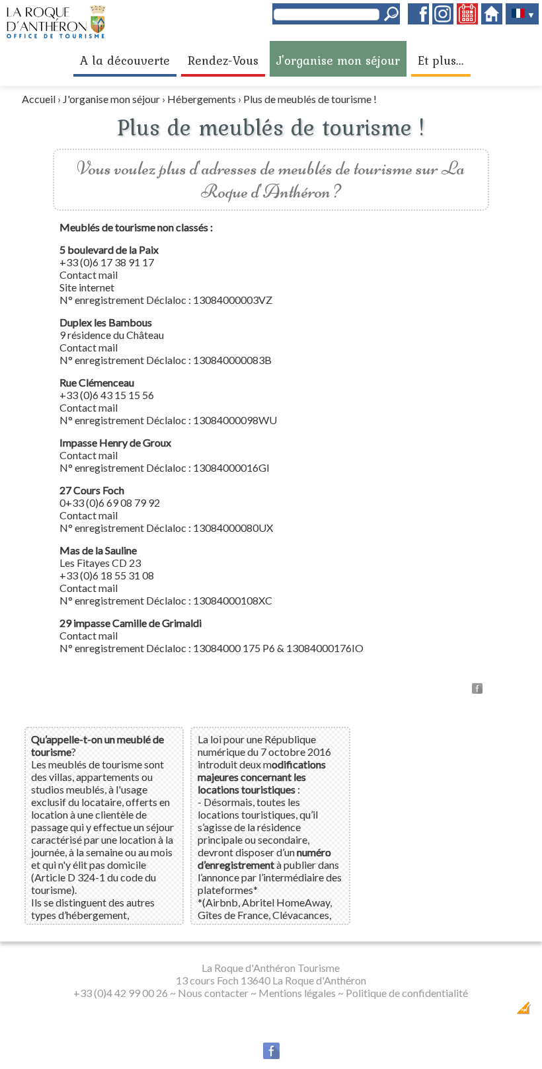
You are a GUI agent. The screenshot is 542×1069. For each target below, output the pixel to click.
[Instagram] (442, 20)
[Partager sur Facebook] (477, 689)
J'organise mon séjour (338, 60)
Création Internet (489, 1011)
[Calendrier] (467, 20)
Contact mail (88, 274)
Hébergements (201, 98)
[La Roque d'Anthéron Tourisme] (55, 35)
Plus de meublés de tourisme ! (310, 98)
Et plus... (441, 60)
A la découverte (125, 60)
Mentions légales (297, 992)
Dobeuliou (445, 1011)
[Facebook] (418, 20)
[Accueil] (491, 20)
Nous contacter (213, 992)
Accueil (39, 98)
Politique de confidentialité (407, 992)
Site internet (86, 287)
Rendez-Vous (223, 60)
